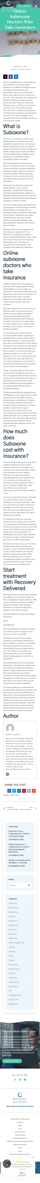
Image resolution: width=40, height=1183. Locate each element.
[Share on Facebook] (11, 77)
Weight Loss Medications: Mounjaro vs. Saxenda (19, 861)
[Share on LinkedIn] (16, 77)
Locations (20, 1122)
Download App (20, 1135)
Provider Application (20, 1138)
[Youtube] (25, 1080)
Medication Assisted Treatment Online (20, 1141)
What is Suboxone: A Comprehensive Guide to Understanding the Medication (19, 848)
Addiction (14, 69)
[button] (36, 6)
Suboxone (7, 139)
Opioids (28, 69)
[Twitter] (20, 1080)
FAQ (20, 1128)
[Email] (7, 774)
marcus (16, 734)
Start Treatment (20, 1132)
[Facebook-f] (15, 1080)
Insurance (21, 69)
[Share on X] (5, 77)
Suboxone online (14, 108)
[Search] (28, 885)
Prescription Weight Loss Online (20, 1154)
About (20, 1151)
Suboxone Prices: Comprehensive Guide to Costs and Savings (19, 833)
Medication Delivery (20, 1144)
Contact (20, 1148)
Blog (20, 1125)
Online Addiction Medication (20, 1119)
